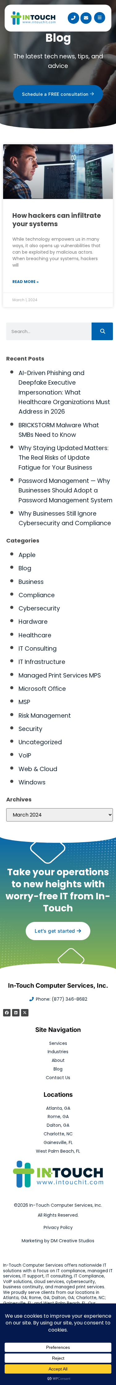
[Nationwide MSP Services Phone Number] (73, 17)
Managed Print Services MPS (60, 675)
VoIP (25, 755)
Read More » (25, 281)
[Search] (102, 331)
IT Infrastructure (42, 662)
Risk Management (45, 716)
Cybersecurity (39, 608)
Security (30, 729)
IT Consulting (38, 648)
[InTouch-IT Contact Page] (86, 17)
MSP (24, 702)
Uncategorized (40, 742)
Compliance (37, 595)
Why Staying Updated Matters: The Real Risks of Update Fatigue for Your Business (64, 458)
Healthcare (35, 635)
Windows (32, 782)
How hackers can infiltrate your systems (56, 219)
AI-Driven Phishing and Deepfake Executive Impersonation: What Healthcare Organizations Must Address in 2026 (64, 392)
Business (31, 582)
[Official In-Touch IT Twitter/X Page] (24, 1012)
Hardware (33, 622)
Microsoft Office (42, 689)
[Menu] (99, 17)
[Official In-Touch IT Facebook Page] (7, 1012)
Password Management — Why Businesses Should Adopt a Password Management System (66, 491)
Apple (27, 555)
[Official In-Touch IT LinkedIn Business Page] (15, 1012)
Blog (25, 568)
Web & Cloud (38, 769)
